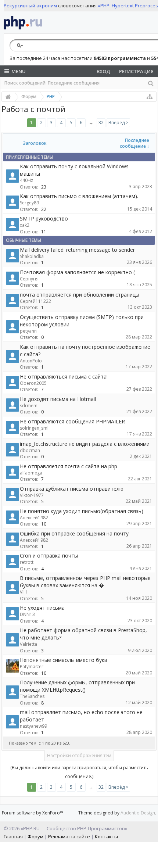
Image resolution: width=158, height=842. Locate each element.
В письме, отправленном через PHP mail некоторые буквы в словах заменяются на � (85, 581)
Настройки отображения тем (79, 755)
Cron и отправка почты (49, 555)
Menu (18, 71)
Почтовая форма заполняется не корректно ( (77, 272)
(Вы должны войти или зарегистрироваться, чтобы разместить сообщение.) (79, 772)
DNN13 (27, 614)
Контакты (106, 836)
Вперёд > (118, 122)
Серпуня (29, 279)
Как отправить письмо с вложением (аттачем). (79, 196)
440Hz (26, 180)
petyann (28, 331)
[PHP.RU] (23, 22)
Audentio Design (138, 813)
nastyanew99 (33, 726)
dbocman (30, 450)
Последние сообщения (74, 83)
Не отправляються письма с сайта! (64, 376)
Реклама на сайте (69, 836)
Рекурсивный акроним (30, 5)
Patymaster (31, 666)
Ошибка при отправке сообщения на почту (74, 533)
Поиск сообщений (25, 83)
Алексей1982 (34, 518)
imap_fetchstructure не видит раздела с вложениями (85, 443)
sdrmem (28, 405)
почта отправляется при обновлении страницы (79, 294)
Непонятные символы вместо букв (63, 659)
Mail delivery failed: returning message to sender (77, 249)
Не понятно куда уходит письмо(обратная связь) (81, 511)
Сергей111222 (35, 301)
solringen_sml (34, 428)
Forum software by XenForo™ (32, 813)
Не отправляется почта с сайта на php (68, 466)
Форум (35, 836)
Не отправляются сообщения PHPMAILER (72, 421)
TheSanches (32, 696)
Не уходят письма (42, 607)
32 (101, 122)
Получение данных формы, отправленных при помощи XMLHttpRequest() (77, 686)
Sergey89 (29, 203)
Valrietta (28, 644)
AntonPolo (31, 361)
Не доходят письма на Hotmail (58, 398)
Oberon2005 (33, 383)
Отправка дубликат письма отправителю (71, 488)
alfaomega (31, 473)
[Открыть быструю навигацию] (149, 96)
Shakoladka (32, 256)
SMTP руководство (44, 218)
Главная (13, 836)
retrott (26, 562)
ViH (23, 592)
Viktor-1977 (32, 495)
